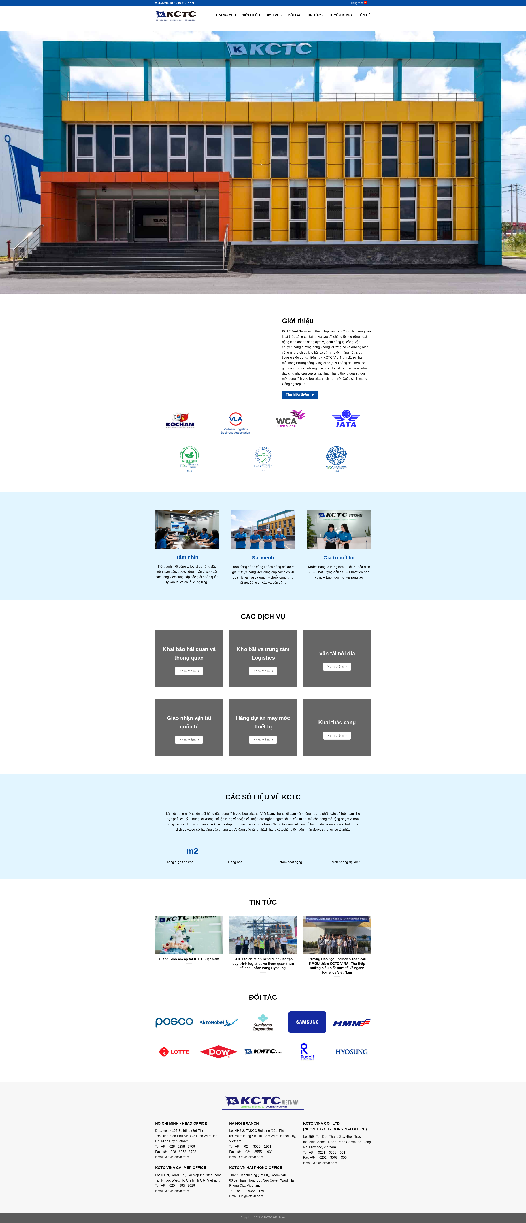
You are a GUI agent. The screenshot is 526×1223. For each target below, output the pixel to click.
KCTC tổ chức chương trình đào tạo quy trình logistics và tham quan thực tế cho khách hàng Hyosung (263, 963)
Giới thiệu (251, 15)
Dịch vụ (272, 15)
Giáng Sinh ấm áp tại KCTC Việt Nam (189, 959)
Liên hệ (364, 15)
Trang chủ (226, 15)
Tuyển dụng (340, 15)
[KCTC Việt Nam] (175, 15)
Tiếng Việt (357, 3)
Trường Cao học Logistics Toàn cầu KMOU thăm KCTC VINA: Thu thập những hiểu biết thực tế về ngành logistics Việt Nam (337, 965)
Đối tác (295, 15)
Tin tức (314, 15)
